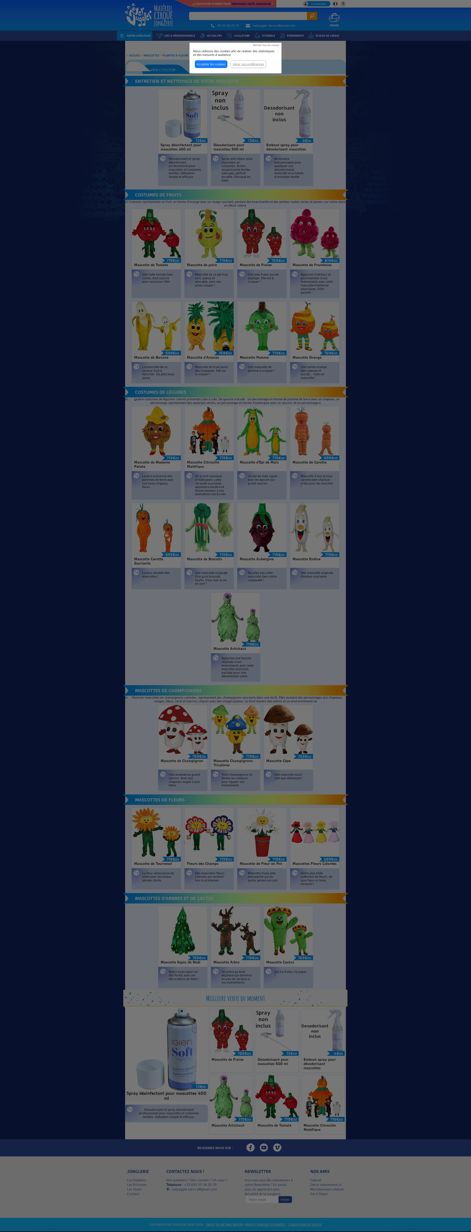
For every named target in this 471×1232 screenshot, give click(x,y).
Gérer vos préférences (248, 64)
